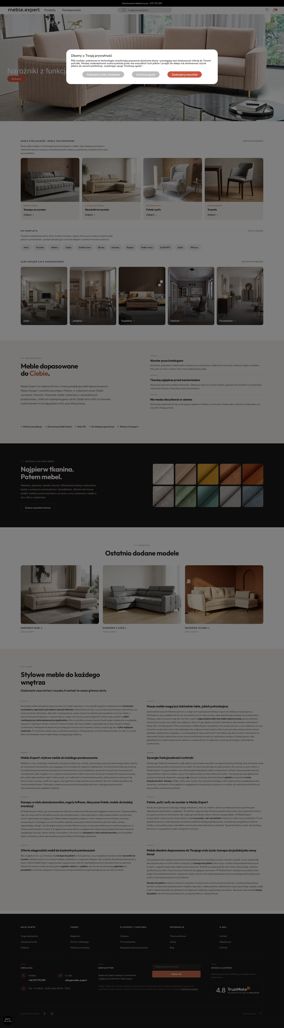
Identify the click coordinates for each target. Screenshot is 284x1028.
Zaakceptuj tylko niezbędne (103, 74)
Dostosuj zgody (145, 74)
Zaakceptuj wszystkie (184, 74)
